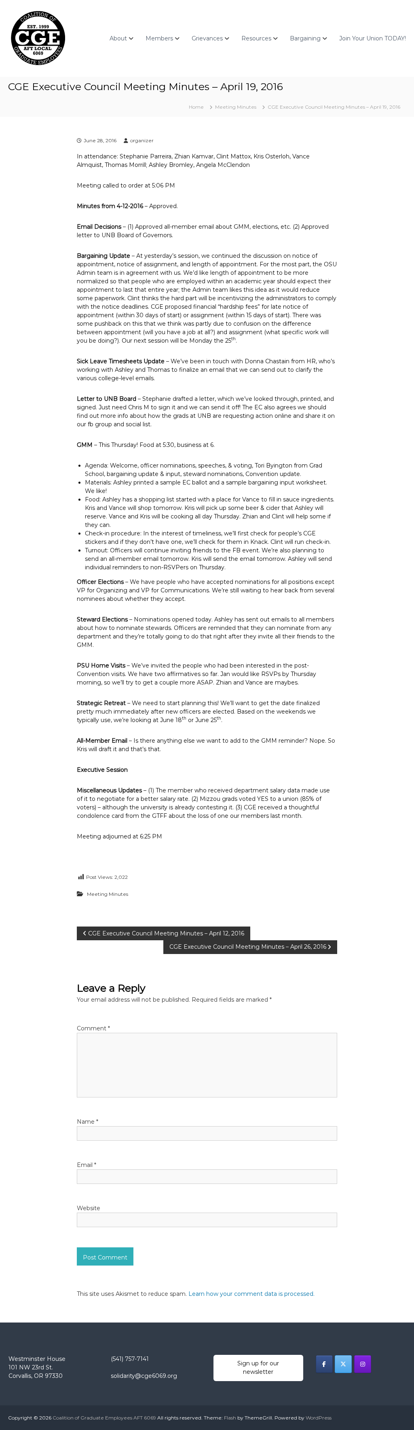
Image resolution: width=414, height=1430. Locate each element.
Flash (230, 1418)
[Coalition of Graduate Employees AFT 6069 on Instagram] (362, 1364)
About (118, 38)
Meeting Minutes (235, 107)
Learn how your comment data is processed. (251, 1293)
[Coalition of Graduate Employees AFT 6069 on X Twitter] (343, 1364)
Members (159, 38)
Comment (93, 1028)
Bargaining (305, 38)
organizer (142, 140)
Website (88, 1208)
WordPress (319, 1418)
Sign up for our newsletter (258, 1367)
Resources (256, 38)
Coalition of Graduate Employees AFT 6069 (104, 1418)
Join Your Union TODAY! (372, 38)
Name (87, 1121)
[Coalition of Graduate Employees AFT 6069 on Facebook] (324, 1364)
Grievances (207, 38)
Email (86, 1165)
